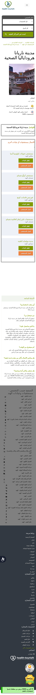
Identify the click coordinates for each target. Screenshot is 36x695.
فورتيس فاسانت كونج (25, 197)
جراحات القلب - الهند (26, 422)
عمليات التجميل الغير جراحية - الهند (22, 481)
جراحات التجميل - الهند (25, 464)
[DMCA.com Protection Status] (29, 680)
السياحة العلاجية (29, 42)
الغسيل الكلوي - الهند (26, 461)
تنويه (33, 566)
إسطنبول (32, 586)
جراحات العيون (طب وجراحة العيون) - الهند (20, 507)
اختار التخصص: (29, 17)
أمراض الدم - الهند (26, 399)
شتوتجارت (31, 615)
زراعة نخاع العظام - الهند (25, 513)
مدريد (32, 589)
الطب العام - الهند (27, 413)
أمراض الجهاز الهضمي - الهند (24, 484)
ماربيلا (32, 595)
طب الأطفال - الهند (26, 516)
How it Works (30, 546)
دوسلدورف (31, 607)
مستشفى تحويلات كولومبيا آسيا (21, 154)
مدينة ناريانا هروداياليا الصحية (11, 44)
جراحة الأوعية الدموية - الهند (24, 467)
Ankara (32, 610)
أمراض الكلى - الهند (26, 402)
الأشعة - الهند (28, 405)
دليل (33, 543)
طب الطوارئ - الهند (26, 431)
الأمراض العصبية (25, 642)
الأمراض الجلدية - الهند (25, 448)
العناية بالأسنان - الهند (26, 416)
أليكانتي (32, 618)
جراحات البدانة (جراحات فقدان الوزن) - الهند (19, 419)
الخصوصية (31, 560)
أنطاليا (32, 613)
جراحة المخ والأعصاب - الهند (24, 425)
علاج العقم (27, 639)
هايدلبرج (32, 598)
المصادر (32, 557)
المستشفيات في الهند (28, 44)
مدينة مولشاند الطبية (25, 241)
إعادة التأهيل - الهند (26, 396)
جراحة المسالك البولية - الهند (24, 470)
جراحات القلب (26, 633)
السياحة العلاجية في (17, 42)
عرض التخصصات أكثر (28, 648)
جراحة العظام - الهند (26, 510)
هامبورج (32, 604)
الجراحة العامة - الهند (26, 410)
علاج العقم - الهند (27, 522)
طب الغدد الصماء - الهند (25, 476)
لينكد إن (30, 654)
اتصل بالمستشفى (26, 165)
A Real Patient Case (29, 548)
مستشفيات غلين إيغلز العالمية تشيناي (19, 219)
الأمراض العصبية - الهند (25, 493)
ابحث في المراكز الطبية (17, 34)
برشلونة (32, 583)
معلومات (32, 554)
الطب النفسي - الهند (26, 458)
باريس (32, 624)
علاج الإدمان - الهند (26, 433)
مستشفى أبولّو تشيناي (25, 175)
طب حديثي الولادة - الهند (25, 519)
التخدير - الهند (28, 496)
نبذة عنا (32, 569)
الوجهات (32, 551)
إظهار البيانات (26, 160)
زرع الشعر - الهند (27, 428)
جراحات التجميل (25, 636)
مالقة (33, 592)
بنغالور (32, 578)
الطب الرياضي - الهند (26, 499)
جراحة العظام (26, 645)
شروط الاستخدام (30, 563)
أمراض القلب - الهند (26, 487)
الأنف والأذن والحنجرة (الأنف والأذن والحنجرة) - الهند (19, 452)
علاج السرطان (26, 630)
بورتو (33, 621)
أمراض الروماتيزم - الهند (25, 442)
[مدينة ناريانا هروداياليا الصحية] (21, 79)
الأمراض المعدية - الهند (25, 407)
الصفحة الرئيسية (30, 537)
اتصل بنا (32, 572)
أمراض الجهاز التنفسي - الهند (23, 439)
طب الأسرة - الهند (27, 473)
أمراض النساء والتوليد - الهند (24, 490)
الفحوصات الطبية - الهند (25, 505)
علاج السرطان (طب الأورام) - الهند (22, 478)
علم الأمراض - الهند (26, 436)
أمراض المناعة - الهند (26, 445)
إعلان (33, 540)
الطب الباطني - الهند (26, 455)
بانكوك (32, 581)
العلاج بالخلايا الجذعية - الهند (24, 502)
